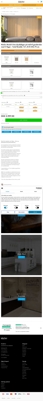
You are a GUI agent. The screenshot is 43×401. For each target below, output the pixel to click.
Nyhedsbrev (3, 388)
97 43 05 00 (4, 350)
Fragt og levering (4, 367)
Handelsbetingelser (4, 366)
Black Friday (24, 378)
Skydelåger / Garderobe (26, 348)
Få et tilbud (26, 131)
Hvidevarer (24, 351)
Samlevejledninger (25, 367)
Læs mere (21, 215)
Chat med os (36, 131)
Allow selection (22, 212)
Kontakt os (16, 131)
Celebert (8, 398)
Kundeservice (3, 364)
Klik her (21, 257)
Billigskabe (3, 398)
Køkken (23, 345)
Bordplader (24, 350)
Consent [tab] (7, 191)
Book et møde (24, 364)
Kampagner (24, 375)
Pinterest (2, 386)
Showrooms (24, 373)
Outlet (23, 376)
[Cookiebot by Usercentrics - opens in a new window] (37, 188)
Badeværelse (24, 347)
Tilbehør (23, 356)
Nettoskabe (13, 398)
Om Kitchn (24, 363)
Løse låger (24, 354)
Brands (23, 366)
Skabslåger (24, 372)
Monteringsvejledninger (26, 369)
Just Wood (24, 353)
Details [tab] (21, 191)
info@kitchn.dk (4, 352)
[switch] (16, 208)
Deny (8, 212)
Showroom (21, 296)
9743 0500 (19, 129)
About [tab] (35, 191)
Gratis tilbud (21, 254)
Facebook (2, 383)
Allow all (35, 212)
